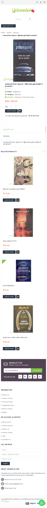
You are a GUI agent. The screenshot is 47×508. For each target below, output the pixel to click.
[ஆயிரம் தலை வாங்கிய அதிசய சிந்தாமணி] (23, 319)
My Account (6, 422)
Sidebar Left (9, 26)
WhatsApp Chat (10, 488)
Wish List (5, 429)
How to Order (7, 432)
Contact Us (6, 439)
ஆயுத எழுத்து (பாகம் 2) (9, 241)
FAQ (3, 436)
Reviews (6, 136)
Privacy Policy (7, 402)
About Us (5, 395)
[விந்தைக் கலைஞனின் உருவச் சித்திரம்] (23, 170)
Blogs (4, 412)
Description (8, 129)
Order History (7, 426)
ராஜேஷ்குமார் (17, 92)
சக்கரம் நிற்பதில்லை (8, 285)
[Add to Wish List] (17, 200)
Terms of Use (7, 398)
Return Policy (7, 409)
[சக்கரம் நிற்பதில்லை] (23, 271)
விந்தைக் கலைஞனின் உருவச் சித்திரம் (14, 189)
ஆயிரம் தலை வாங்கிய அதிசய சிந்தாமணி (15, 337)
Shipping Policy (8, 405)
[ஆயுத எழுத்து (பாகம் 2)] (23, 222)
